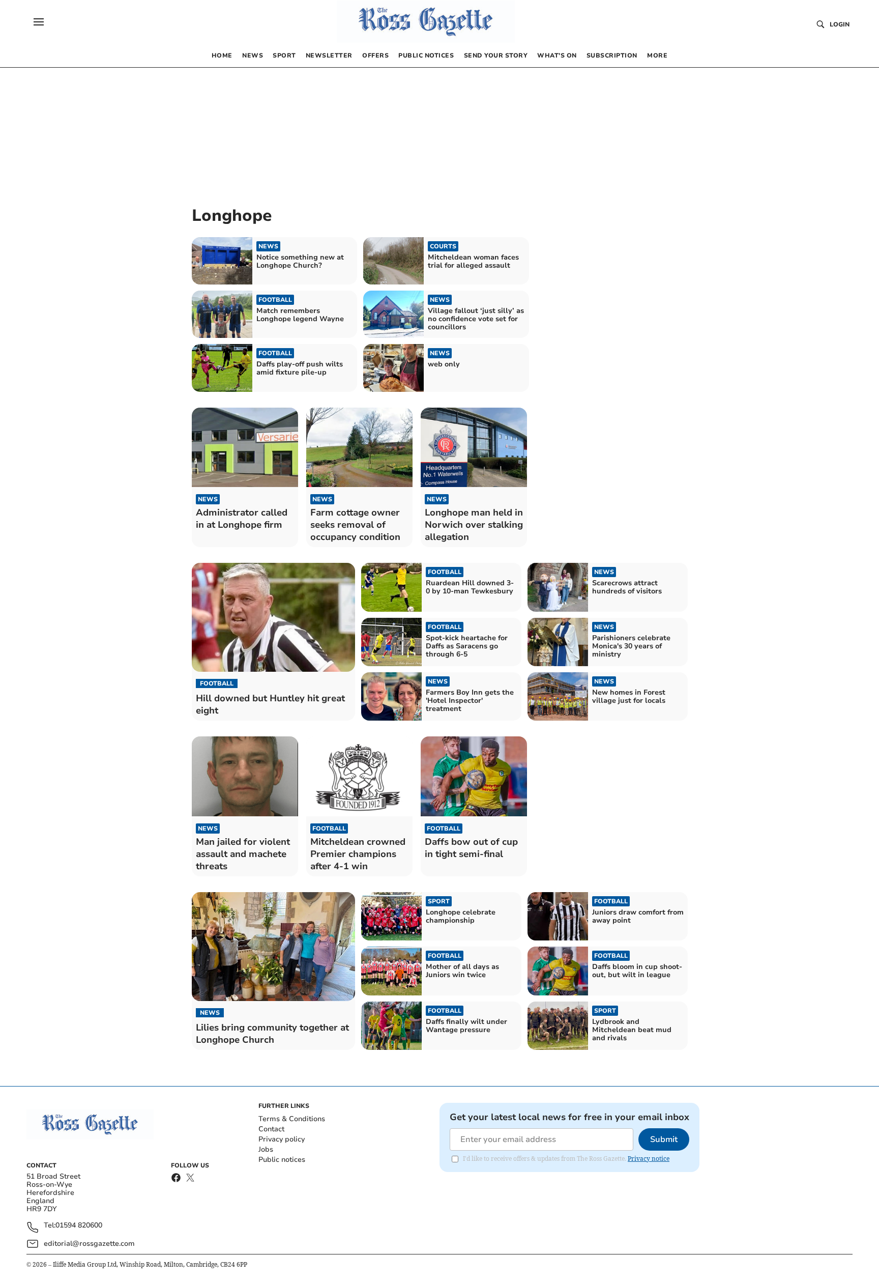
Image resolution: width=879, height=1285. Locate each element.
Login (839, 24)
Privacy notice (648, 1158)
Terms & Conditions (291, 1119)
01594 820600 (78, 1225)
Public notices (281, 1159)
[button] (38, 22)
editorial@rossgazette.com (89, 1243)
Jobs (265, 1149)
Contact (271, 1129)
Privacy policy (281, 1139)
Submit (664, 1139)
